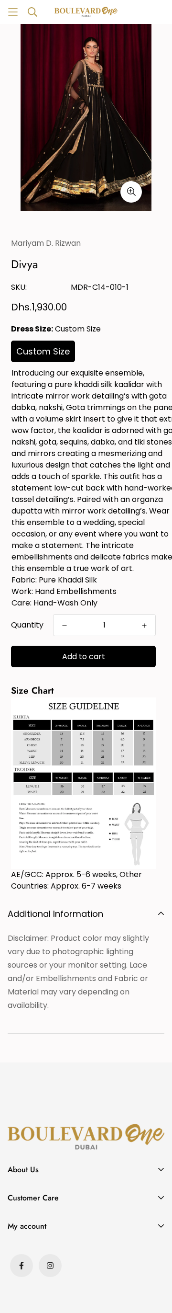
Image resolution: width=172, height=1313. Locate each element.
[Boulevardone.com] (86, 12)
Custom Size (43, 351)
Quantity (27, 624)
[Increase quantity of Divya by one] (144, 626)
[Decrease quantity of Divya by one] (64, 626)
